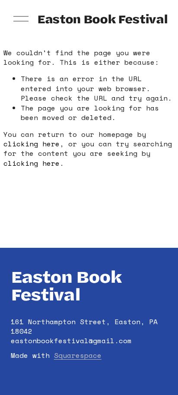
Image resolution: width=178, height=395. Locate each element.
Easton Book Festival (102, 18)
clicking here (31, 144)
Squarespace (78, 355)
